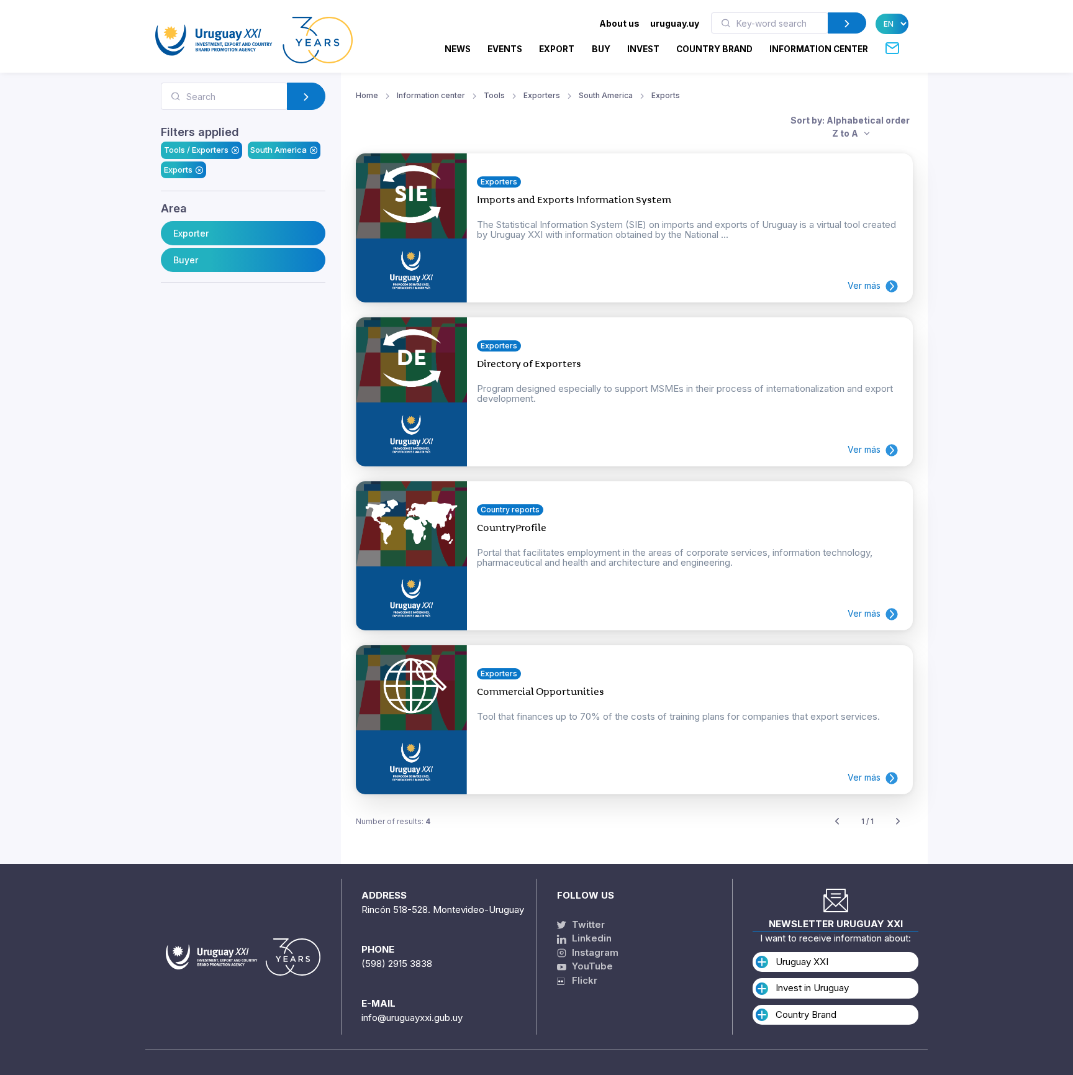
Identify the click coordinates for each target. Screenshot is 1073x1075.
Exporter (191, 233)
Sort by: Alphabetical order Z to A (850, 126)
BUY (601, 49)
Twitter (587, 924)
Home (367, 95)
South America (278, 150)
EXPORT (556, 49)
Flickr (580, 980)
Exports (178, 170)
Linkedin (590, 938)
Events (504, 49)
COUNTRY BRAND (714, 49)
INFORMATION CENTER (818, 49)
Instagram (593, 952)
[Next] (898, 822)
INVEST (643, 49)
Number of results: (393, 821)
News (458, 49)
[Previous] (837, 822)
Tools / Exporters (196, 150)
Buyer (185, 260)
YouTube (591, 966)
